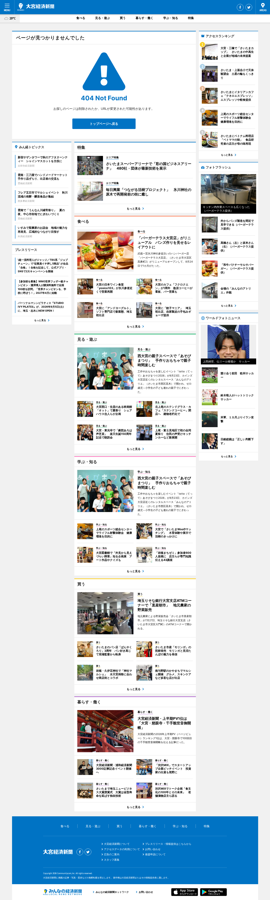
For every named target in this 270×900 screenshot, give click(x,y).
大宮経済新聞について (117, 843)
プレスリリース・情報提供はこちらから (168, 843)
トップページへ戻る (104, 124)
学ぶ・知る (170, 18)
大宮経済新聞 (35, 7)
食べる (80, 18)
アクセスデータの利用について (122, 849)
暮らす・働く (144, 18)
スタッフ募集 (111, 859)
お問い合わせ (152, 849)
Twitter (248, 7)
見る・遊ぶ (102, 18)
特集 (191, 18)
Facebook (240, 7)
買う (123, 18)
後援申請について (155, 854)
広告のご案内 (111, 854)
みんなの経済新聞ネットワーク (62, 892)
